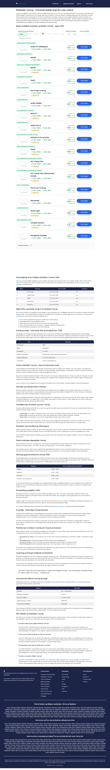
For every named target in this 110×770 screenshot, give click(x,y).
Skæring (71, 750)
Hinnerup (28, 745)
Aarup (10, 723)
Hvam (89, 745)
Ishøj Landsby (69, 711)
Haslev (47, 709)
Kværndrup (81, 725)
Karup (25, 746)
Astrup (26, 739)
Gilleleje (23, 709)
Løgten (79, 746)
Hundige (37, 711)
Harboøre (103, 743)
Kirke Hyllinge (100, 711)
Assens (6, 723)
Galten (97, 741)
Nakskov (48, 713)
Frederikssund (8, 709)
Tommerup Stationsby (35, 729)
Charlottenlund (48, 707)
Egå (47, 741)
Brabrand (79, 739)
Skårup (94, 727)
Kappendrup (45, 730)
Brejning (99, 739)
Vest (69, 34)
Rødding (101, 748)
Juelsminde (20, 746)
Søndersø (17, 729)
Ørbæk (73, 729)
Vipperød (73, 716)
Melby (75, 730)
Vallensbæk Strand (45, 716)
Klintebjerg (58, 730)
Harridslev (7, 745)
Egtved (50, 741)
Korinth (69, 725)
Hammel (79, 743)
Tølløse (31, 716)
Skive (63, 750)
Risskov (91, 748)
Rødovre (98, 713)
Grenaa (37, 743)
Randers (80, 748)
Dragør (59, 707)
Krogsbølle (64, 730)
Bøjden (96, 729)
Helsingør (97, 709)
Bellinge (19, 723)
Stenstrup (98, 727)
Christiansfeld (29, 741)
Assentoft (21, 739)
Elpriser (79, 3)
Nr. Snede (32, 748)
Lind (64, 746)
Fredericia (79, 741)
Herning (23, 745)
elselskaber (47, 337)
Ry (98, 748)
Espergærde (73, 707)
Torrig (19, 716)
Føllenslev (100, 707)
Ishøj (63, 711)
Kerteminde (75, 725)
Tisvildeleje (14, 716)
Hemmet (18, 745)
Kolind (47, 746)
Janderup (10, 746)
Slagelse (45, 714)
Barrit (38, 739)
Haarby (50, 725)
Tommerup (26, 729)
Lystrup (99, 746)
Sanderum (24, 732)
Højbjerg (93, 745)
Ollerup (83, 730)
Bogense (37, 723)
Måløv (43, 713)
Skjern (67, 750)
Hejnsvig (13, 745)
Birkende (24, 723)
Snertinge (63, 714)
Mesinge (7, 727)
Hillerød (103, 709)
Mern (40, 713)
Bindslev (59, 739)
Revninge (88, 730)
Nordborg (37, 727)
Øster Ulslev (100, 716)
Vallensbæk (37, 716)
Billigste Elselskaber (68, 3)
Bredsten (94, 739)
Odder (61, 748)
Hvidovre (42, 711)
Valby (52, 716)
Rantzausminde (64, 727)
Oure (58, 727)
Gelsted (31, 725)
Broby (63, 723)
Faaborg (103, 723)
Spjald (47, 752)
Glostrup (38, 709)
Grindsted (42, 743)
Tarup (21, 729)
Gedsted (102, 741)
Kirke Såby (7, 713)
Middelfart (13, 727)
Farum (78, 707)
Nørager (37, 748)
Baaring (14, 723)
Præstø (88, 713)
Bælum (14, 741)
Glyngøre (28, 743)
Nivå (52, 713)
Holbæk (7, 711)
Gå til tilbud (84, 47)
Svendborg (7, 729)
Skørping (76, 750)
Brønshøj (40, 707)
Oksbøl (66, 748)
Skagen (44, 750)
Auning (34, 739)
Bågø (92, 729)
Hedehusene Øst (75, 709)
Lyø (72, 730)
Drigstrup (78, 723)
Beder (41, 739)
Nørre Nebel (48, 748)
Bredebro (88, 739)
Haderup (50, 743)
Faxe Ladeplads (88, 707)
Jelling (14, 746)
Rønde (13, 750)
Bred (45, 723)
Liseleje (27, 713)
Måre (79, 730)
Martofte (102, 725)
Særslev (41, 732)
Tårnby (27, 716)
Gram (33, 743)
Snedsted (92, 750)
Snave (37, 732)
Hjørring (43, 745)
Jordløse (39, 730)
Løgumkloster (84, 746)
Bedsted (46, 739)
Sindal (40, 750)
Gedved (6, 743)
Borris (74, 739)
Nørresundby (56, 748)
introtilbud (43, 435)
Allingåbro (7, 739)
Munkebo (28, 727)
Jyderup (75, 711)
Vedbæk (61, 716)
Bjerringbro (65, 739)
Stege (78, 714)
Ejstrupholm (55, 741)
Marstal (97, 725)
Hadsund (61, 743)
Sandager (18, 732)
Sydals (12, 729)
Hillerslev (11, 730)
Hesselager (55, 725)
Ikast (6, 746)
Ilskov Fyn (33, 730)
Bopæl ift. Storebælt (71, 31)
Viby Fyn (83, 732)
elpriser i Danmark (59, 506)
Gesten (10, 743)
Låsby (94, 746)
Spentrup (103, 750)
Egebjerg (88, 723)
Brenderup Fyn (57, 723)
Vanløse (56, 716)
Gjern (18, 743)
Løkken (91, 746)
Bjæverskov (30, 707)
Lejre (19, 713)
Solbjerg (98, 750)
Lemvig (61, 746)
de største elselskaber (84, 449)
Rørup (103, 730)
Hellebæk (82, 709)
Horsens (73, 745)
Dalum (73, 723)
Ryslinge (84, 727)
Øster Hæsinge (90, 732)
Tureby (23, 716)
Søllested (101, 714)
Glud (46, 743)
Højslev (98, 745)
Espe (99, 723)
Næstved (69, 713)
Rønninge (98, 730)
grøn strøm (39, 383)
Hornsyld (68, 745)
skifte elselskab (20, 316)
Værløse (85, 716)
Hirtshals (33, 745)
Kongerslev (52, 746)
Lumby (69, 730)
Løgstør (75, 746)
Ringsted (93, 713)
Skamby (29, 732)
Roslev (95, 748)
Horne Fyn (27, 730)
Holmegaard (13, 711)
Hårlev (47, 711)
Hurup (78, 745)
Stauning (57, 752)
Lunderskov (69, 746)
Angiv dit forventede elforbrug (25, 31)
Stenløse (83, 714)
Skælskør (40, 714)
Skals (48, 750)
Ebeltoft (43, 741)
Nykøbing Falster (58, 713)
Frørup (26, 725)
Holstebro (52, 745)
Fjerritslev (73, 741)
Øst (75, 34)
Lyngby (32, 713)
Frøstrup (92, 741)
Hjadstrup (17, 730)
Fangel (7, 725)
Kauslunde (51, 730)
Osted (84, 713)
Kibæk (29, 746)
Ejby (92, 723)
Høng (50, 711)
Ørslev (94, 716)
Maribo (36, 713)
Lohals (92, 725)
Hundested (31, 711)
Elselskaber (55, 3)
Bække (18, 741)
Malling (103, 746)
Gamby (7, 730)
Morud (23, 727)
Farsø (65, 741)
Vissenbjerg (64, 729)
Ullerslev (44, 729)
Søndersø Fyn (60, 732)
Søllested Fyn (52, 732)
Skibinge (22, 714)
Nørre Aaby (48, 727)
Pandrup (75, 748)
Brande (84, 739)
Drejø (99, 729)
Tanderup (67, 732)
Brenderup (50, 723)
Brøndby (35, 707)
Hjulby (22, 730)
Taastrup (8, 716)
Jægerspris (81, 711)
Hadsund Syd (68, 743)
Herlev (87, 709)
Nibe (22, 748)
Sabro (16, 750)
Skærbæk (81, 750)
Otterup (54, 727)
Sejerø (14, 714)
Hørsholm (55, 711)
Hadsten (74, 743)
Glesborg (23, 743)
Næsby (33, 727)
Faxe (82, 707)
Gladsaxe (33, 709)
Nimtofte (26, 748)
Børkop (23, 741)
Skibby (18, 714)
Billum (50, 739)
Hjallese (61, 725)
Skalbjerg (89, 727)
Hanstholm (97, 743)
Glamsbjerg (40, 725)
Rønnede (103, 713)
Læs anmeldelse (23, 49)
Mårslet (13, 748)
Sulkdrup (51, 752)
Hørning (103, 745)
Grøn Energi (89, 3)
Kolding (43, 746)
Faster (68, 741)
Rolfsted (93, 730)
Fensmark (94, 707)
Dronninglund (36, 741)
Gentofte (28, 709)
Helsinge (92, 709)
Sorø (75, 714)
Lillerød (23, 713)
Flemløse (17, 725)
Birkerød (24, 707)
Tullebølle (72, 732)
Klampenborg (13, 713)
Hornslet (63, 745)
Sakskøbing (9, 714)
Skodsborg (28, 714)
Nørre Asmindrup (77, 713)
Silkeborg (35, 750)
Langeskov (87, 725)
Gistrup (15, 743)
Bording (70, 739)
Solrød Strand (70, 714)
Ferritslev (11, 725)
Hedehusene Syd (66, 709)
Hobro (48, 745)
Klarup (33, 746)
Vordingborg (79, 716)
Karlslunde (94, 711)
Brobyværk (68, 723)
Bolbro (41, 723)
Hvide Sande (83, 745)
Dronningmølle (65, 707)
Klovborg (37, 746)
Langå (57, 746)
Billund (54, 739)
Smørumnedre (56, 714)
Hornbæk (19, 711)
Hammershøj (85, 743)
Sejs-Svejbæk (28, 750)
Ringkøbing (85, 748)
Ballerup (19, 707)
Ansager (12, 739)
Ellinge (96, 723)
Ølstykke (90, 716)
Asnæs (8, 707)
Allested (77, 729)
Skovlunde (34, 714)
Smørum (50, 714)
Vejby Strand (66, 716)
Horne (65, 725)
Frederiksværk (16, 709)
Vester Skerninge (55, 729)
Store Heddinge (90, 714)
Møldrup (18, 748)
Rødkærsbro (7, 750)
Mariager (8, 748)
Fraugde (22, 725)
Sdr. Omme (22, 750)
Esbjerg (61, 741)
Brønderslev (9, 741)
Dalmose (54, 707)
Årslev (69, 729)
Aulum (30, 739)
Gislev (35, 725)
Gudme (46, 725)
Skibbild (59, 750)
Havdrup (51, 709)
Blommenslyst (30, 723)
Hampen (91, 743)
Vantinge (78, 732)
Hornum (58, 745)
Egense (103, 729)
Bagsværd (13, 707)
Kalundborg (87, 711)
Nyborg (43, 727)
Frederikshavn (86, 741)
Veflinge (49, 729)
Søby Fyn (46, 732)
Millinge (19, 727)
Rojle (73, 727)
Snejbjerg (87, 750)
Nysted (65, 713)
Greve (43, 709)
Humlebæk (25, 711)
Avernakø (82, 729)
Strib (103, 727)
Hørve (60, 711)
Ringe (70, 727)
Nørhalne (42, 748)
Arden (16, 739)
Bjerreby (88, 729)
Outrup (70, 748)
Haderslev (56, 743)
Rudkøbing (78, 727)
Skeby (33, 732)
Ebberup (83, 723)
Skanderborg (53, 750)
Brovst (104, 739)
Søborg (96, 714)
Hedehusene (58, 709)
